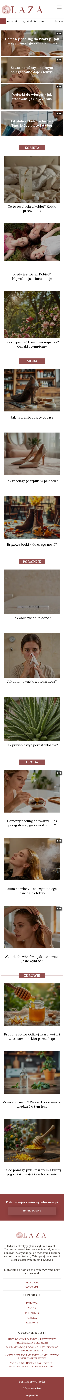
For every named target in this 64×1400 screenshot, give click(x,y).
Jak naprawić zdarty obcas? (32, 417)
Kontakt (32, 1287)
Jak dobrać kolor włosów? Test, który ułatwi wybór (32, 123)
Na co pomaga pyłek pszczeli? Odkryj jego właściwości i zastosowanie (32, 1172)
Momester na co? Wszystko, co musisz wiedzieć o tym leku (32, 1104)
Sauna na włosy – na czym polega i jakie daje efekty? (32, 70)
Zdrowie (32, 975)
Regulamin (32, 1395)
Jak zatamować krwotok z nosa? (32, 681)
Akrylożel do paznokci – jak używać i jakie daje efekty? (32, 1357)
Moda (32, 361)
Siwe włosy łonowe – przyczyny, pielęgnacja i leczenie (32, 1341)
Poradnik (32, 561)
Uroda (32, 762)
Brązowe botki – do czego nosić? (32, 544)
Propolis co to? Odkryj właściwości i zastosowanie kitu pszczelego (32, 1036)
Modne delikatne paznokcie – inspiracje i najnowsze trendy (32, 1364)
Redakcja (32, 1282)
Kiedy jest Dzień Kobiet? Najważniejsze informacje (32, 276)
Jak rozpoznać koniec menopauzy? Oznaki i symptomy (32, 344)
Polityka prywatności (32, 1381)
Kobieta (32, 148)
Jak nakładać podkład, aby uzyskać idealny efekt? (32, 1349)
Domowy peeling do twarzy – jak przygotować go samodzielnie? (32, 41)
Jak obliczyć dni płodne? (32, 618)
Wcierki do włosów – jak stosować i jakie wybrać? (32, 96)
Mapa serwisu (32, 1388)
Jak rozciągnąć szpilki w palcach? (32, 481)
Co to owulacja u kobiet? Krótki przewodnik (32, 208)
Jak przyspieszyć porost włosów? (32, 745)
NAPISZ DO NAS (32, 1210)
